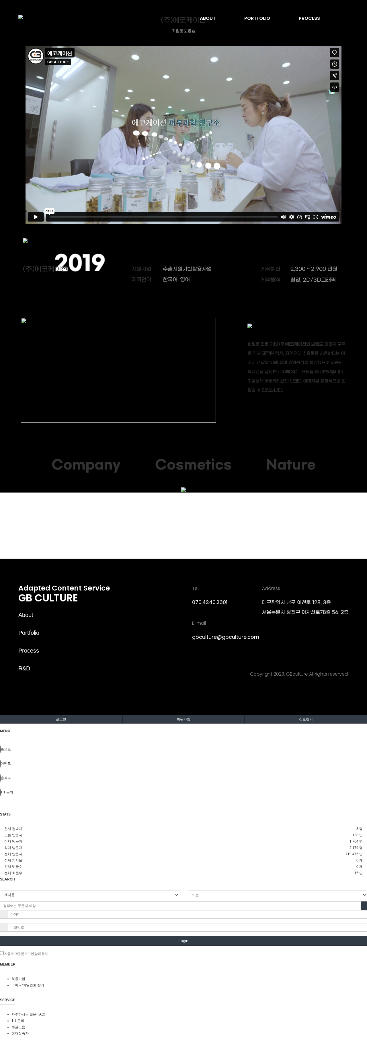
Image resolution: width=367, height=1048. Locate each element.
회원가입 (183, 719)
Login (183, 941)
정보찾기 (306, 719)
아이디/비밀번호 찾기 (27, 985)
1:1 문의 (17, 1021)
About (25, 615)
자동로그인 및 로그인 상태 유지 (26, 954)
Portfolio (28, 633)
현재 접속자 (13, 829)
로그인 (61, 719)
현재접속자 (20, 1033)
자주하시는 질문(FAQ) (28, 1014)
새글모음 (18, 1027)
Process (28, 650)
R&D (24, 668)
